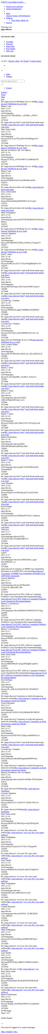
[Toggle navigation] (25, 2)
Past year (9, 51)
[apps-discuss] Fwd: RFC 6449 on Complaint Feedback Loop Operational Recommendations (24, 675)
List (2, 99)
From (3, 95)
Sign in (9, 23)
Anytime (9, 42)
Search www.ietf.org (14, 6)
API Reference (24, 16)
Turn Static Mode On (19, 20)
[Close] (2, 1023)
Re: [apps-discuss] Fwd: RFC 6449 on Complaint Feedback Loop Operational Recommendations (23, 599)
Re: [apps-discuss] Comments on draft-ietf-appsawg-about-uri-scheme (23, 699)
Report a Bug (14, 61)
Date (8, 74)
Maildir (9, 1032)
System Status (35, 61)
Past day (9, 44)
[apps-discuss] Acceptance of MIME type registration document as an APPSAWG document (23, 573)
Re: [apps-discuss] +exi (29, 969)
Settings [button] (9, 18)
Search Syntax (12, 16)
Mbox (3, 1032)
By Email (25, 61)
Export (9, 88)
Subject (4, 92)
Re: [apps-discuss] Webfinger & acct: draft (22, 102)
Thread (9, 76)
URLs (15, 1032)
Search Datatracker (14, 9)
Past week (10, 46)
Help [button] (8, 13)
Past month (10, 49)
